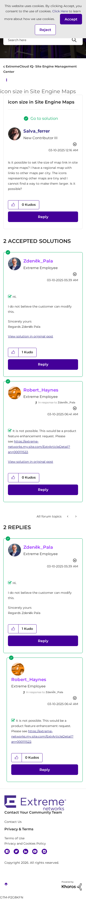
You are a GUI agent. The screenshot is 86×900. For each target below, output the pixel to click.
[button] (71, 19)
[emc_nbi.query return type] (75, 516)
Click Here (60, 11)
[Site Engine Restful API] (68, 516)
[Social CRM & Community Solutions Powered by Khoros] (72, 885)
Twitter (16, 851)
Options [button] (6, 79)
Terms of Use (14, 838)
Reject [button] (45, 30)
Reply (43, 217)
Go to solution (44, 118)
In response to (56, 402)
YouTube (34, 851)
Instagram (44, 851)
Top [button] (6, 884)
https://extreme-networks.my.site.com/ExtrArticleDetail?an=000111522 (39, 446)
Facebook (7, 851)
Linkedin (25, 851)
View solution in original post (30, 336)
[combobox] (43, 40)
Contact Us (13, 822)
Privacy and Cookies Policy (25, 843)
